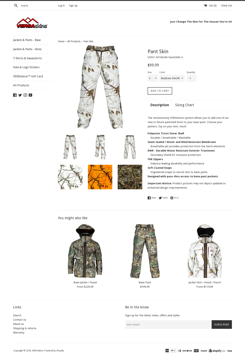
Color (162, 72)
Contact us (19, 319)
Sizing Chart (184, 105)
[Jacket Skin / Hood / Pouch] (205, 251)
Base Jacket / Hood (85, 282)
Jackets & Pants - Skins (27, 49)
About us (18, 324)
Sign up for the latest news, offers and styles (152, 315)
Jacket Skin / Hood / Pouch (205, 282)
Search (17, 315)
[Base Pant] (145, 251)
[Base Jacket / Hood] (85, 251)
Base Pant (145, 282)
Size (150, 72)
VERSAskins (37, 350)
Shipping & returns (24, 328)
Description (159, 105)
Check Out (226, 5)
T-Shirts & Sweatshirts (27, 58)
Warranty (18, 332)
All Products (21, 85)
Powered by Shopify (54, 350)
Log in (61, 5)
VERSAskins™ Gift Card (28, 76)
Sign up (73, 5)
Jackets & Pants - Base (27, 40)
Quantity (191, 72)
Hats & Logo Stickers (26, 67)
